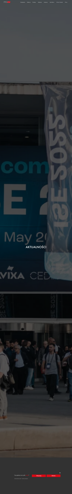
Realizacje (40, 2)
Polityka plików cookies (17, 478)
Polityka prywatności (25, 478)
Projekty (34, 2)
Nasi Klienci (52, 2)
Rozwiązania (22, 2)
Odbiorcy (29, 2)
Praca (66, 2)
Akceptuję (38, 475)
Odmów (53, 475)
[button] (60, 472)
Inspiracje (46, 2)
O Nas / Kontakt (59, 2)
